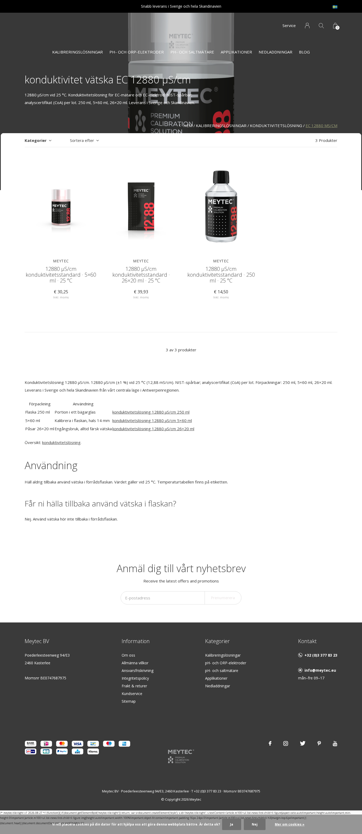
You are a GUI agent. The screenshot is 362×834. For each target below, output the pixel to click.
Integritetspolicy (135, 678)
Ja (231, 824)
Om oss (128, 655)
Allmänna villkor (135, 662)
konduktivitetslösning (61, 442)
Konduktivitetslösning (276, 125)
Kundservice (132, 693)
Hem (187, 125)
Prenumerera (223, 597)
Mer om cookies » (289, 824)
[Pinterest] (319, 743)
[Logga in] (307, 25)
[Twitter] (303, 743)
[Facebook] (270, 743)
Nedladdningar (275, 52)
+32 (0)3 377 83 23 (320, 655)
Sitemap (129, 701)
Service (289, 25)
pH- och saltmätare (221, 670)
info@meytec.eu (320, 670)
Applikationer (236, 52)
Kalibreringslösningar (77, 52)
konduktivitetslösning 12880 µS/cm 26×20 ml (153, 428)
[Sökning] (321, 25)
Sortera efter (82, 140)
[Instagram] (285, 743)
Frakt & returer (134, 685)
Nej (255, 824)
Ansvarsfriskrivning (137, 670)
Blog (304, 52)
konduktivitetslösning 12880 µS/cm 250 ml (150, 412)
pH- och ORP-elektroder (136, 52)
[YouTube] (335, 743)
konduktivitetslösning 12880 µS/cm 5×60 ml (152, 420)
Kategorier (36, 140)
